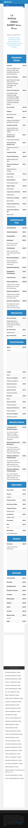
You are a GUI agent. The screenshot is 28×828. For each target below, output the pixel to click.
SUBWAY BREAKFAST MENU (12, 737)
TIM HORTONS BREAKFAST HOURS (13, 775)
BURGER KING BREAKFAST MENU (13, 679)
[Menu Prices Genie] (8, 2)
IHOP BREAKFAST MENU (11, 714)
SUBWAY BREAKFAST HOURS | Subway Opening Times (15, 771)
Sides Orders (11, 45)
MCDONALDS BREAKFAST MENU (13, 721)
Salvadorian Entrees (14, 37)
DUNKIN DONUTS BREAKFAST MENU (14, 698)
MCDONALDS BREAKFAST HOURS (13, 760)
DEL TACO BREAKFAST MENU (12, 692)
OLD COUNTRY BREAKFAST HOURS (14, 763)
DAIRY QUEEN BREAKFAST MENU (13, 688)
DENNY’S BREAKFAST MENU (12, 695)
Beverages (14, 47)
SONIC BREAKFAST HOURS (11, 767)
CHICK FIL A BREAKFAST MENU (12, 682)
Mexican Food (11, 41)
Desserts (17, 45)
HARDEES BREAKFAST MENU (12, 705)
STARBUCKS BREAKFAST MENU (13, 731)
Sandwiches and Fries (13, 39)
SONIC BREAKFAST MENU (11, 727)
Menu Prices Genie (20, 822)
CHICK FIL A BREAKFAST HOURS (13, 757)
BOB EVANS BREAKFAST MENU (12, 672)
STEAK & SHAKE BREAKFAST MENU (14, 734)
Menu (7, 5)
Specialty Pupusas (16, 43)
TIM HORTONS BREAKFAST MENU (13, 744)
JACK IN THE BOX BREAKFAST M (13, 718)
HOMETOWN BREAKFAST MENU (13, 711)
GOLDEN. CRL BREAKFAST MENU (13, 701)
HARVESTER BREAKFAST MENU (13, 708)
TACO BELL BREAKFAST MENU (12, 740)
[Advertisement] (13, 360)
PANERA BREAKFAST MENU (12, 724)
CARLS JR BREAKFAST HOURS (12, 754)
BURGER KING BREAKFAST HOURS (13, 750)
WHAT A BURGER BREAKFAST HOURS (14, 778)
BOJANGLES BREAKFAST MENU (13, 675)
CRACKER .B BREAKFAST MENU (13, 685)
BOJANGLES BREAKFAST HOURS (13, 747)
